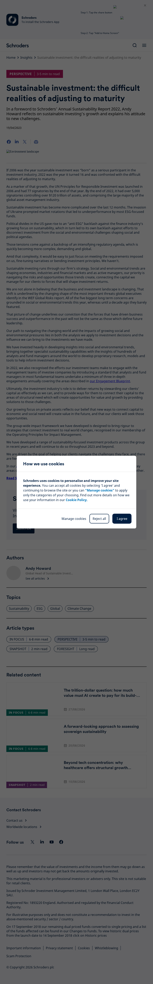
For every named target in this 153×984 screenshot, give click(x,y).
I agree (122, 518)
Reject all (99, 518)
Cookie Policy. (77, 500)
